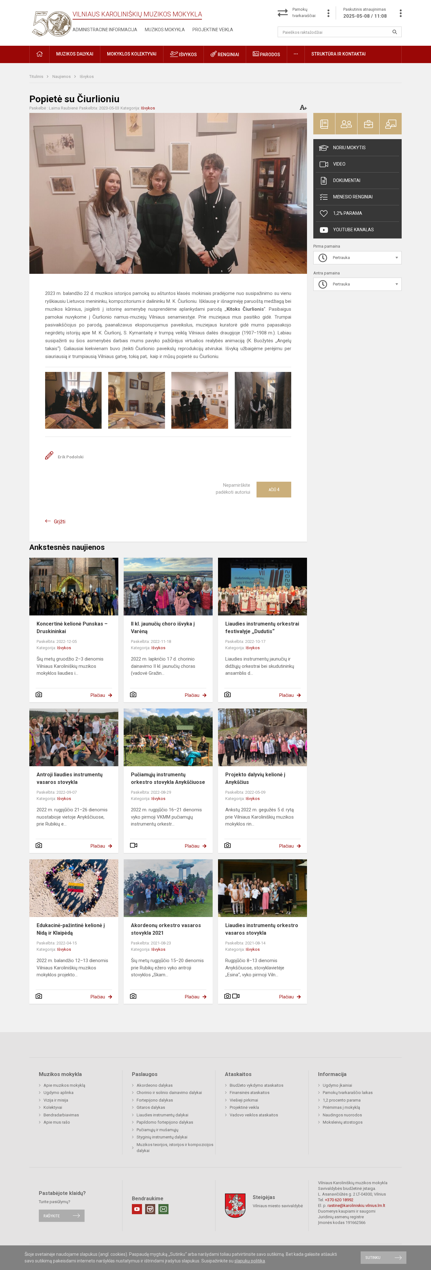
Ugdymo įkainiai (337, 1085)
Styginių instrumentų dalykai (162, 1137)
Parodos (269, 54)
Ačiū (274, 489)
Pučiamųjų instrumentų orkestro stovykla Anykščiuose (168, 778)
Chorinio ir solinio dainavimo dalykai (169, 1092)
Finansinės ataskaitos (249, 1092)
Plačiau (98, 695)
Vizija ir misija (56, 1100)
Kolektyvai (53, 1107)
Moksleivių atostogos (343, 1122)
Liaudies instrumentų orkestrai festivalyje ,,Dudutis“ (262, 627)
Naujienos (62, 76)
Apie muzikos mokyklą (64, 1085)
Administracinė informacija (105, 29)
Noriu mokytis (349, 147)
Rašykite (52, 1215)
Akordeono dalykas (155, 1085)
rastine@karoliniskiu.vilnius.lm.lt (356, 1205)
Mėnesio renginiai (353, 196)
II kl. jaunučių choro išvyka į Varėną (163, 627)
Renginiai (228, 54)
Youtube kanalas (353, 229)
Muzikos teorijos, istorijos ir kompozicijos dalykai (175, 1147)
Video (339, 164)
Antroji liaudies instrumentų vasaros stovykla (70, 778)
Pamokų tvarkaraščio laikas (348, 1092)
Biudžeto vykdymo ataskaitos (256, 1085)
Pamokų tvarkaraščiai (304, 12)
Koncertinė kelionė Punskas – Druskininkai (72, 627)
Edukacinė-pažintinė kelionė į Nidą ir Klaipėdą (71, 929)
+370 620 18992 (339, 1199)
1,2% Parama (347, 213)
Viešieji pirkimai (244, 1100)
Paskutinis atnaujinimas (365, 13)
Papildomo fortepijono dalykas (165, 1122)
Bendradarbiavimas (61, 1115)
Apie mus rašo (57, 1122)
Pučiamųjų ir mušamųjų (157, 1129)
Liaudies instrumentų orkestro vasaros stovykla (261, 929)
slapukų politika (249, 1260)
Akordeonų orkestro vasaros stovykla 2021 (166, 929)
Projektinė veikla (212, 29)
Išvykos (187, 54)
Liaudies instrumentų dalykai (162, 1115)
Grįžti (59, 522)
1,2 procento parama (342, 1100)
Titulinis (36, 76)
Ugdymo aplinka (59, 1092)
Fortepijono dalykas (155, 1100)
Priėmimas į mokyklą (341, 1107)
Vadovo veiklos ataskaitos (254, 1115)
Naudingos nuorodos (342, 1115)
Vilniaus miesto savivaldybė (278, 1205)
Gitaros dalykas (151, 1107)
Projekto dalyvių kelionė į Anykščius (255, 778)
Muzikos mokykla (165, 29)
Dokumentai (346, 180)
